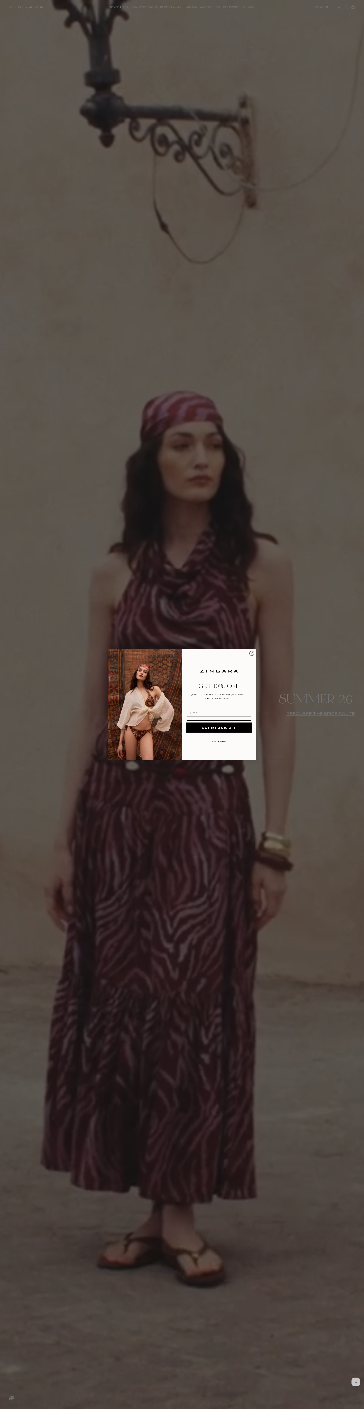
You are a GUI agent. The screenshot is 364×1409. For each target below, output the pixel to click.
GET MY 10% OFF (219, 727)
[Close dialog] (251, 653)
